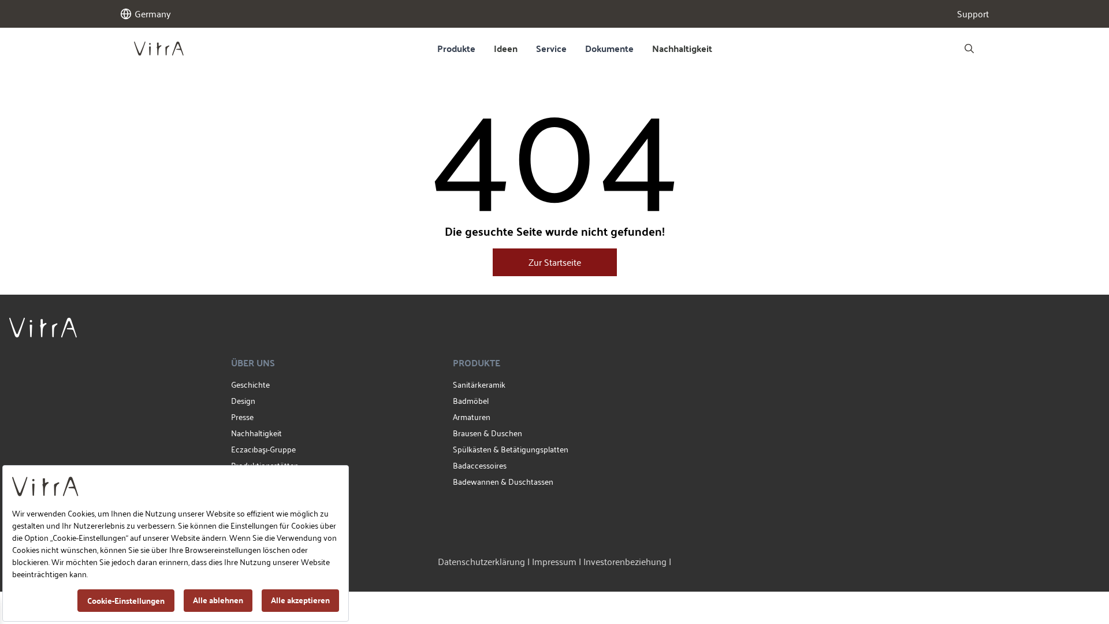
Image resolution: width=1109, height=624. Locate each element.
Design (243, 400)
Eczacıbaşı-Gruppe (263, 449)
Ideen (506, 48)
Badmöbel (471, 400)
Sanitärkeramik (479, 384)
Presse (242, 417)
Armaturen (471, 417)
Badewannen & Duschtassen (503, 481)
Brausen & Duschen (487, 433)
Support (973, 14)
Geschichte (250, 384)
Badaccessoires (480, 465)
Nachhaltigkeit (682, 48)
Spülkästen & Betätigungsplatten (510, 449)
